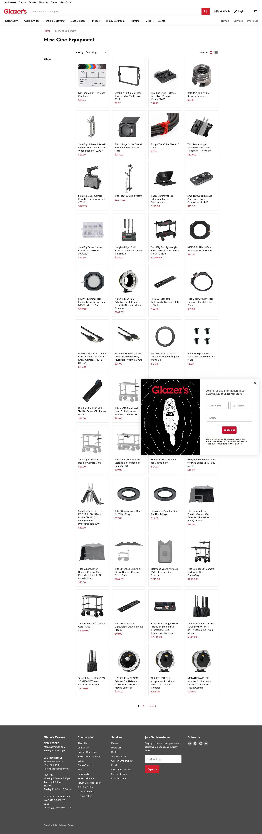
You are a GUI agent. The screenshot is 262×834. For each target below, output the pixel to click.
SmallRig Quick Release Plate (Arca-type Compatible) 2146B (199, 198)
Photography (11, 20)
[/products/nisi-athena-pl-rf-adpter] (201, 661)
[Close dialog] (255, 383)
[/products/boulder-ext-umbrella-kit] (129, 551)
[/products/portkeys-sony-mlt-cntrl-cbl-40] (129, 336)
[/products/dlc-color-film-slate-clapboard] (92, 75)
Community (83, 774)
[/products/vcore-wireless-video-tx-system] (165, 551)
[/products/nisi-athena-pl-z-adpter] (129, 281)
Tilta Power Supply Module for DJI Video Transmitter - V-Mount (199, 147)
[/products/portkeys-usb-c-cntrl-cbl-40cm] (92, 336)
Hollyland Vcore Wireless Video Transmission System (164, 571)
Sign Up (152, 769)
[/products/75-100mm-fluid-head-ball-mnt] (129, 391)
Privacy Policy (85, 795)
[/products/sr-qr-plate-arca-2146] (201, 178)
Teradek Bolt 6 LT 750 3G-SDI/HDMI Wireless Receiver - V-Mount (92, 681)
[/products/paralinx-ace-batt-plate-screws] (201, 336)
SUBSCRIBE (229, 430)
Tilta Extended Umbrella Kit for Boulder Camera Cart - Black (127, 571)
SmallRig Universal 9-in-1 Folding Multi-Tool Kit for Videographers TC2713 (91, 147)
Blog (80, 769)
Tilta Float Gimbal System (128, 195)
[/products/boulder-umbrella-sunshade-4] (201, 494)
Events (54, 2)
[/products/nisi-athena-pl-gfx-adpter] (129, 661)
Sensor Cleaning (119, 774)
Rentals (225, 20)
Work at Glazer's (86, 778)
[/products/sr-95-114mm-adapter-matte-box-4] (165, 336)
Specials (22, 2)
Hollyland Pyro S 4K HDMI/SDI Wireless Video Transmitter (129, 250)
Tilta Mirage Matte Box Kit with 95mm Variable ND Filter (129, 147)
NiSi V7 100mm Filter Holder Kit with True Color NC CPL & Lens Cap (92, 301)
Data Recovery (118, 778)
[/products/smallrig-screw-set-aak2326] (92, 230)
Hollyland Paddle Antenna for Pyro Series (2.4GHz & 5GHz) (201, 462)
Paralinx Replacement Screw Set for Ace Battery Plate (201, 356)
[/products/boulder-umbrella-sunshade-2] (92, 551)
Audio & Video (32, 20)
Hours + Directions (87, 752)
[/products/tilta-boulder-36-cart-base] (92, 606)
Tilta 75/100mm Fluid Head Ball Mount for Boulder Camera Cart (126, 411)
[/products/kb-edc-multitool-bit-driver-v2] (92, 391)
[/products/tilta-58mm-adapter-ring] (129, 494)
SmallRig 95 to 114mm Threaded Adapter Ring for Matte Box (165, 356)
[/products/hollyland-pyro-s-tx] (129, 230)
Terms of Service (86, 791)
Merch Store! (65, 2)
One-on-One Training (122, 760)
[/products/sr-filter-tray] (129, 75)
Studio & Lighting (55, 20)
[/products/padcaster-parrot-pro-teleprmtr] (165, 178)
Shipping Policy (85, 787)
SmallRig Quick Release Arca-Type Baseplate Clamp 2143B (163, 96)
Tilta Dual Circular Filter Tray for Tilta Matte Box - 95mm (200, 301)
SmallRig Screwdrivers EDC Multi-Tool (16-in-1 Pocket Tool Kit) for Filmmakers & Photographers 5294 (91, 517)
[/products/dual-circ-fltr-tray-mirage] (201, 281)
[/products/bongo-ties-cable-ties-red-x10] (165, 127)
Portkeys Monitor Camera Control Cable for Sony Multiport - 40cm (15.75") (128, 356)
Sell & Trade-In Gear (121, 769)
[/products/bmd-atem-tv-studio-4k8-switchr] (165, 606)
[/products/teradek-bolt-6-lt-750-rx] (92, 661)
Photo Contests (85, 765)
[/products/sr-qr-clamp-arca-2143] (165, 75)
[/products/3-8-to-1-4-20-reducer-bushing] (201, 75)
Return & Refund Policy (89, 782)
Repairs (115, 765)
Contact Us (83, 747)
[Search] (206, 11)
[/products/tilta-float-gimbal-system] (129, 178)
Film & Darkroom (115, 20)
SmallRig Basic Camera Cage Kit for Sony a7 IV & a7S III (91, 198)
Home (47, 30)
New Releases (10, 2)
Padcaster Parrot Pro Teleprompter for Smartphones (162, 198)
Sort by (79, 52)
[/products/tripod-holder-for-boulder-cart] (92, 442)
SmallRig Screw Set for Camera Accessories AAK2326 (90, 250)
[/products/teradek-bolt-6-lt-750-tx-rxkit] (201, 606)
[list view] (216, 52)
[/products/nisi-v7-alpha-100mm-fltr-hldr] (201, 230)
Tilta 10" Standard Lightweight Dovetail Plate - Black (165, 301)
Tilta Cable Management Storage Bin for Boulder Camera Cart (128, 462)
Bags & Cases (78, 20)
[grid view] (212, 52)
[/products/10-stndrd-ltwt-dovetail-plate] (165, 281)
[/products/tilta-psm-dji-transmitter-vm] (201, 127)
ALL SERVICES (118, 756)
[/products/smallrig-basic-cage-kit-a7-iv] (92, 178)
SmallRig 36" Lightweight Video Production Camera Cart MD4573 (165, 250)
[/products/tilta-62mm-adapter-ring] (165, 494)
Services (32, 2)
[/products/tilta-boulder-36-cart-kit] (201, 551)
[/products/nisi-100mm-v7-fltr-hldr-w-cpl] (92, 281)
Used (149, 20)
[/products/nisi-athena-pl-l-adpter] (165, 661)
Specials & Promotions (89, 756)
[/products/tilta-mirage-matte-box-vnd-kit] (129, 127)
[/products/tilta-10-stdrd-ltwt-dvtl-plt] (129, 606)
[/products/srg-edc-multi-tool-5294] (92, 494)
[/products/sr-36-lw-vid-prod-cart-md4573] (165, 230)
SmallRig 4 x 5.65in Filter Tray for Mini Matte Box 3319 (128, 96)
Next (151, 706)
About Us (82, 743)
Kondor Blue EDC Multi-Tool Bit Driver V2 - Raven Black (92, 411)
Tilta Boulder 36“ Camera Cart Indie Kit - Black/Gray (200, 571)
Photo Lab (43, 2)
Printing (135, 20)
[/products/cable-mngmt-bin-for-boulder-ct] (129, 442)
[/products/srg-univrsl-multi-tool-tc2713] (92, 127)
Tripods (96, 20)
